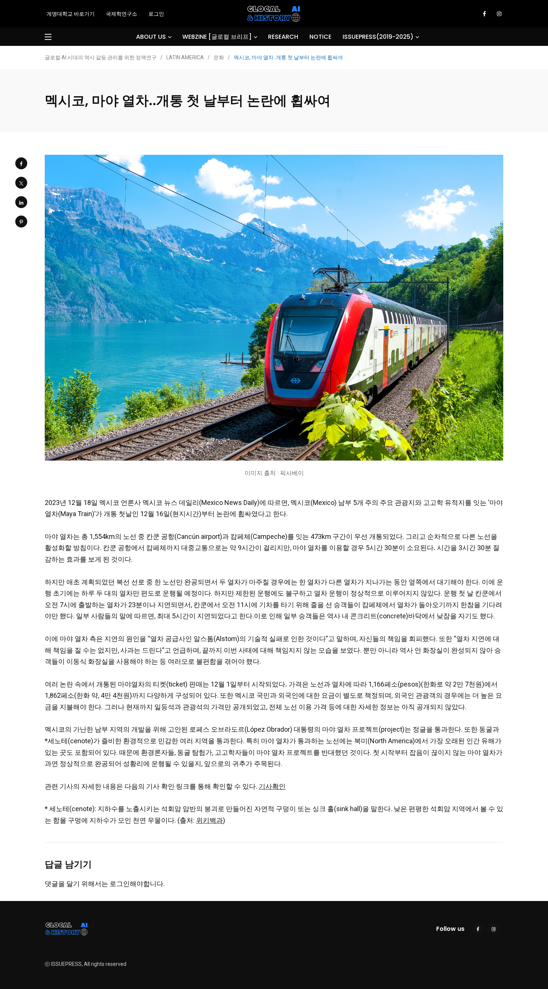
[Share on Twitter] (21, 183)
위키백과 (209, 820)
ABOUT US (151, 36)
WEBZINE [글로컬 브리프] (217, 36)
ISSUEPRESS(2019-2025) (378, 36)
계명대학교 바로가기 (71, 14)
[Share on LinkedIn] (21, 202)
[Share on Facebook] (21, 163)
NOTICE (320, 36)
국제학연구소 (121, 14)
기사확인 (272, 786)
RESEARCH (283, 36)
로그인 (156, 14)
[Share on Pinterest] (21, 221)
